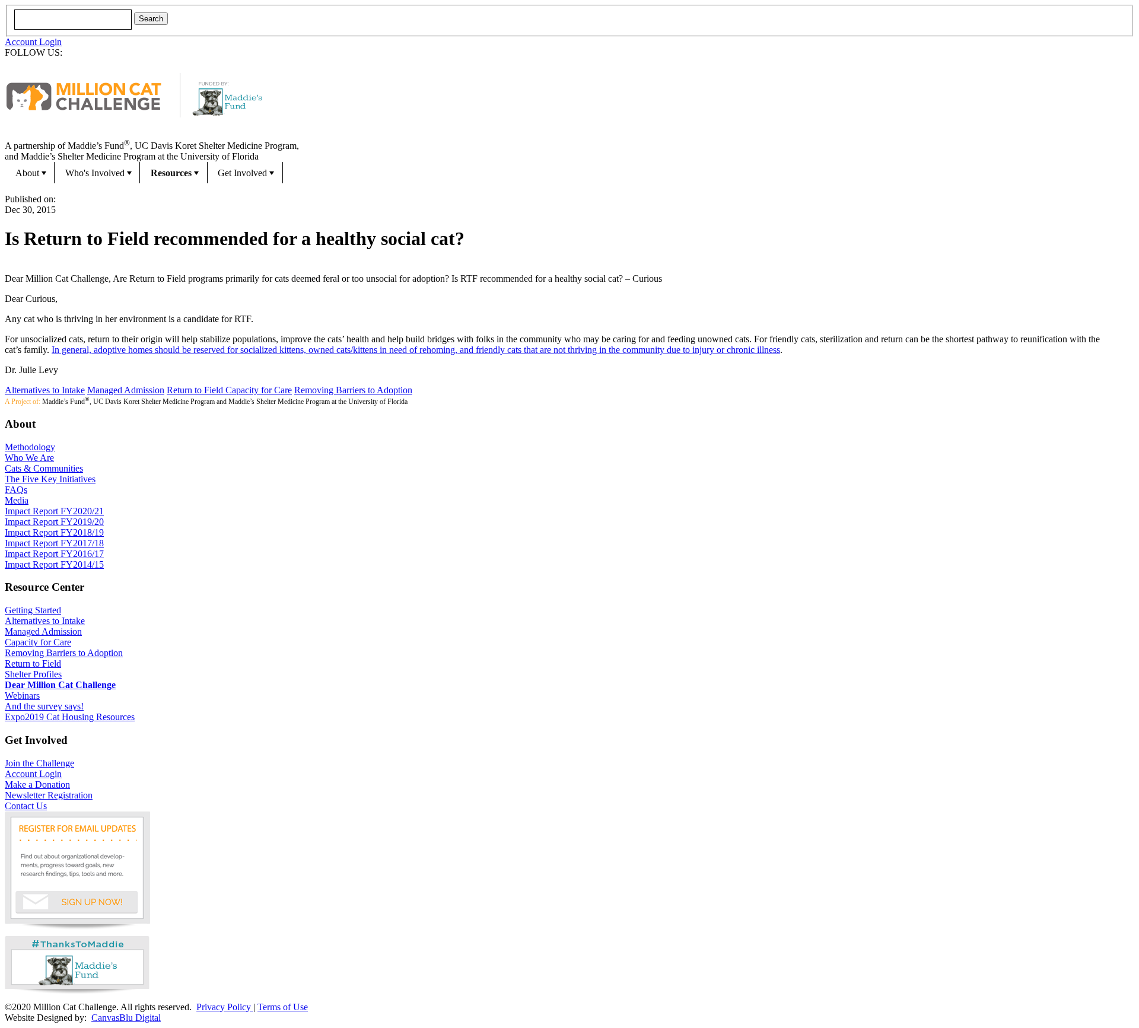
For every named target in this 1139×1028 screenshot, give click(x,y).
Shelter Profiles (33, 674)
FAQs (16, 490)
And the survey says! (44, 706)
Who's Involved (95, 173)
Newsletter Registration (49, 795)
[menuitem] (30, 172)
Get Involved (242, 173)
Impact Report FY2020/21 (54, 511)
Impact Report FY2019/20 (54, 522)
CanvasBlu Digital (126, 1018)
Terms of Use (282, 1007)
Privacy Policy (224, 1007)
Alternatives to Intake (45, 390)
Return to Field (196, 390)
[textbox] (73, 19)
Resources (171, 173)
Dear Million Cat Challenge (60, 685)
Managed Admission (125, 390)
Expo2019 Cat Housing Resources (70, 717)
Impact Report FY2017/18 (54, 543)
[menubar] (569, 172)
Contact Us (26, 806)
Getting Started (33, 610)
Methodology (30, 447)
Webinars (22, 695)
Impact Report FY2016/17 (54, 554)
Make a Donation (37, 784)
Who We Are (29, 458)
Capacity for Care (258, 390)
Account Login (33, 42)
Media (16, 500)
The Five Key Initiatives (50, 479)
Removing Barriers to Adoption (353, 390)
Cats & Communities (44, 468)
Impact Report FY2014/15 (54, 564)
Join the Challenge (39, 763)
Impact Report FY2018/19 (54, 532)
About (27, 173)
